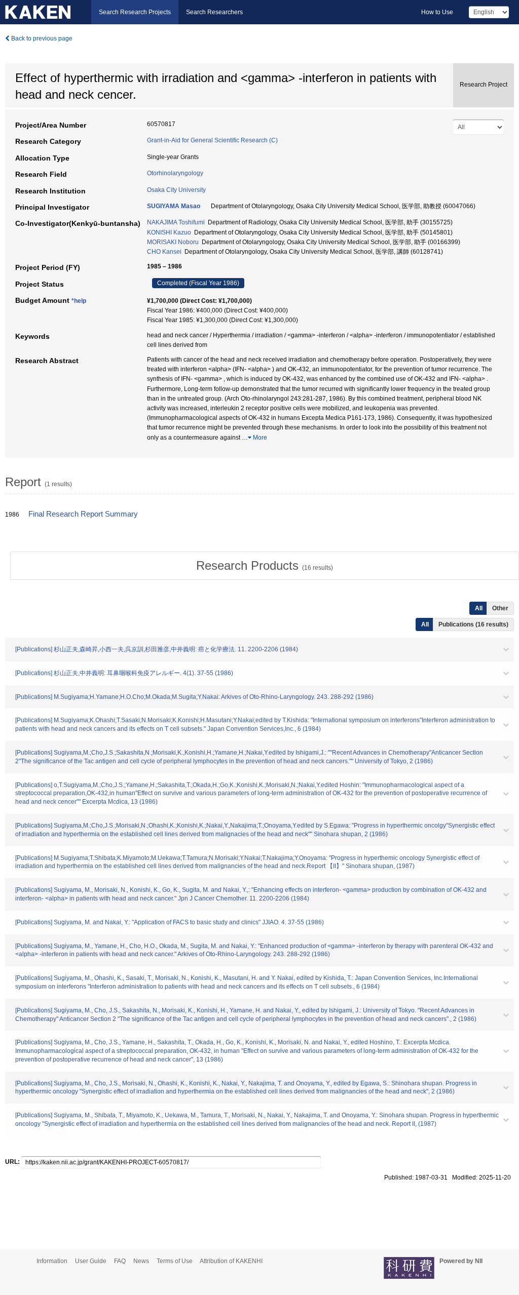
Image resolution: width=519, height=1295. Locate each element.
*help (78, 300)
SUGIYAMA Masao (173, 206)
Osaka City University (176, 189)
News (141, 1261)
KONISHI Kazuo (169, 232)
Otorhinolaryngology (175, 173)
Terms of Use (175, 1261)
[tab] (264, 566)
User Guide (90, 1261)
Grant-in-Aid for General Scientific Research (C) (212, 140)
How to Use (437, 12)
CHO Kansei (164, 251)
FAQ (120, 1261)
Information (51, 1261)
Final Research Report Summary (83, 514)
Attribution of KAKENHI (231, 1261)
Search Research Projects (135, 12)
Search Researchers (214, 12)
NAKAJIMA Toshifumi (176, 222)
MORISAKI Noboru (173, 242)
